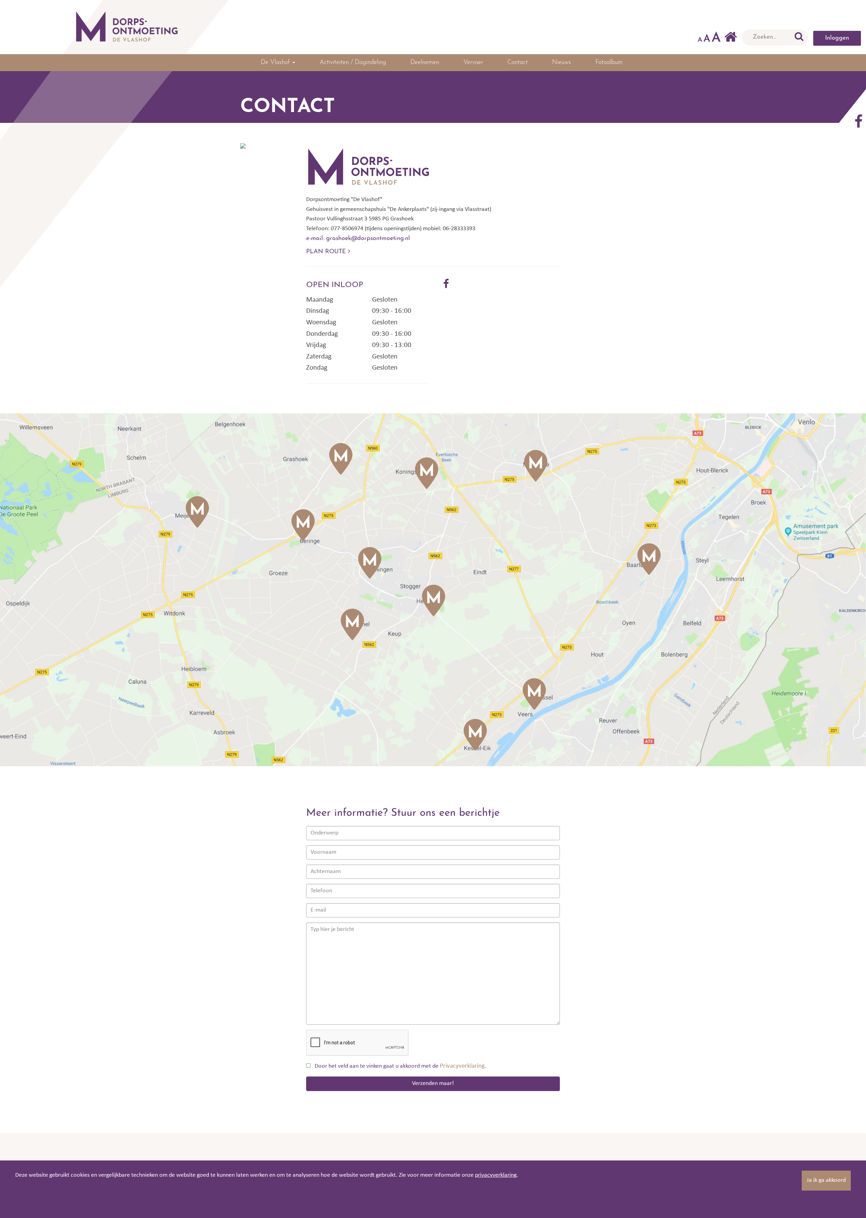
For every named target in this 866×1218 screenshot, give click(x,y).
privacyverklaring (496, 1175)
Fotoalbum (608, 63)
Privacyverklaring (462, 1066)
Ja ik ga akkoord (826, 1180)
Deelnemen (424, 63)
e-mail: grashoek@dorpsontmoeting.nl (358, 239)
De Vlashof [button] (276, 63)
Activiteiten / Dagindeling (353, 63)
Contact (517, 63)
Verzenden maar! (433, 1083)
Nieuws (561, 63)
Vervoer (473, 63)
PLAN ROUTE (327, 252)
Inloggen (837, 38)
